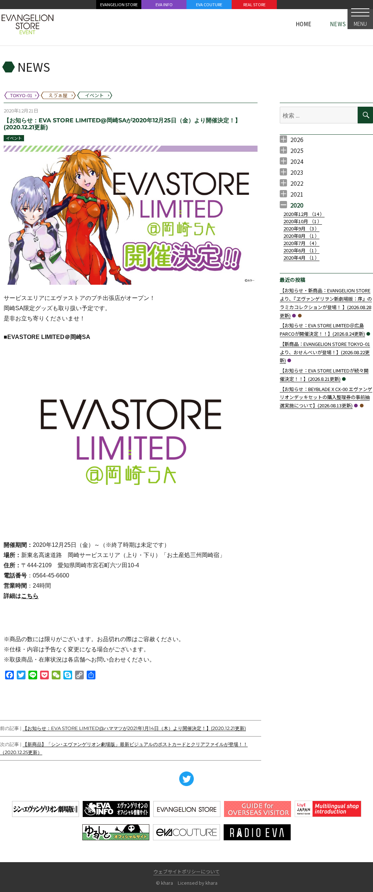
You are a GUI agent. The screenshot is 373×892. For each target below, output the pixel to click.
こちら (30, 596)
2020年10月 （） (302, 221)
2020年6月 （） (301, 250)
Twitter (186, 778)
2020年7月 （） (301, 243)
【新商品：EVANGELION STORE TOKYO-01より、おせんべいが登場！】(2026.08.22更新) (325, 352)
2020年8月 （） (301, 235)
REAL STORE (254, 4)
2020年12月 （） (304, 213)
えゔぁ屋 (300, 315)
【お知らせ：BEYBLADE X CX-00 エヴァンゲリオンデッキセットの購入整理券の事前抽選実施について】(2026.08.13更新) (326, 397)
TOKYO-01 (294, 315)
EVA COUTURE (209, 4)
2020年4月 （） (301, 257)
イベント (14, 138)
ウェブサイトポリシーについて (186, 871)
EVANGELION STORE (119, 4)
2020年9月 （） (301, 228)
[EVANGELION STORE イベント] (27, 24)
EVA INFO (164, 4)
